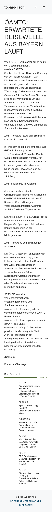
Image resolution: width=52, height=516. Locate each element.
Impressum (26, 505)
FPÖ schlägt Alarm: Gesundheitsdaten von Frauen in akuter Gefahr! (29, 460)
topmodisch (14, 7)
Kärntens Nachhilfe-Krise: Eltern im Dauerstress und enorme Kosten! (28, 426)
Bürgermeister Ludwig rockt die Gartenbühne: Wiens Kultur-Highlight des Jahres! (29, 478)
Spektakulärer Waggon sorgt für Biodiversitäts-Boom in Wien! (29, 409)
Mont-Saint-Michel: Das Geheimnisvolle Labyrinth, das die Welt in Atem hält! (28, 443)
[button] (36, 7)
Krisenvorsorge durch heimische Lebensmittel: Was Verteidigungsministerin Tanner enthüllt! (29, 391)
